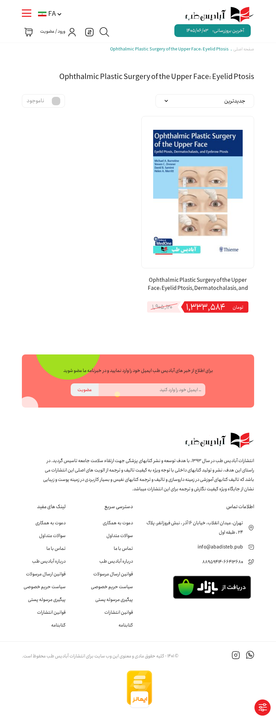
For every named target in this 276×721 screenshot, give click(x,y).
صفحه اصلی (243, 49)
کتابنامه (125, 625)
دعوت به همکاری (118, 523)
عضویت (84, 389)
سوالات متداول (119, 535)
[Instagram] (236, 656)
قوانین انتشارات (118, 612)
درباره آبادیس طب (116, 561)
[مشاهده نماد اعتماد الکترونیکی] (203, 689)
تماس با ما (123, 548)
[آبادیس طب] (215, 15)
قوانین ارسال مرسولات (113, 574)
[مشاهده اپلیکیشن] (212, 587)
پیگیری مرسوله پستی (114, 599)
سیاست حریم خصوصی (112, 587)
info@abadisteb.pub (220, 547)
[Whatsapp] (250, 656)
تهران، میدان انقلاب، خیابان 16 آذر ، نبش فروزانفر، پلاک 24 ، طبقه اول (194, 527)
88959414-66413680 (222, 562)
